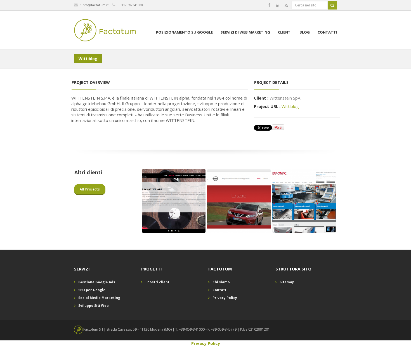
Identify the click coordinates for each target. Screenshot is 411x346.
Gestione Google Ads (96, 282)
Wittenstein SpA (285, 98)
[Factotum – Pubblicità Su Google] (105, 31)
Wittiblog (290, 106)
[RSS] (286, 5)
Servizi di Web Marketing (245, 32)
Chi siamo (221, 282)
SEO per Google (91, 290)
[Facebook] (269, 5)
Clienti (285, 32)
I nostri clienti (158, 282)
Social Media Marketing (99, 297)
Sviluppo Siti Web (93, 305)
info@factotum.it (95, 5)
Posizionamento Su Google (184, 32)
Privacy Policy (224, 297)
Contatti (327, 32)
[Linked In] (277, 5)
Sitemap (287, 282)
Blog (304, 32)
